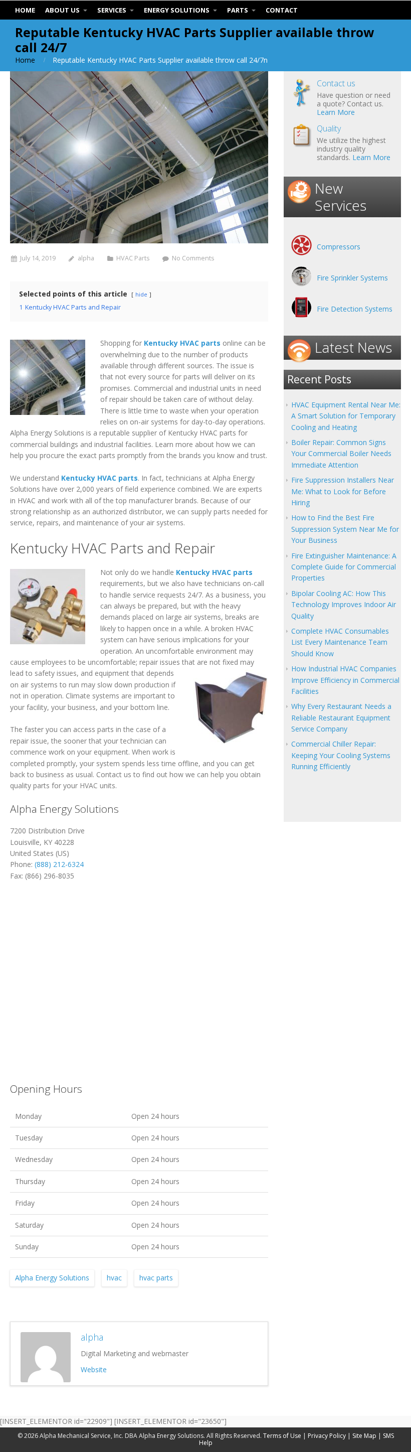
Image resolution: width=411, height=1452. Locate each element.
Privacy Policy (327, 1435)
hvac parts (156, 1277)
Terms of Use (282, 1435)
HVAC (89, 785)
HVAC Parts (133, 258)
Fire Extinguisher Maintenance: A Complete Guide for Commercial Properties (343, 567)
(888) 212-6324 (59, 864)
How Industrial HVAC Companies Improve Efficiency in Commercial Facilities (345, 680)
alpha (86, 258)
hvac (114, 1277)
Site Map (364, 1435)
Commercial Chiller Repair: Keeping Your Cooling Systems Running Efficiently (340, 755)
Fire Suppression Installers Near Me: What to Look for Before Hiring (342, 491)
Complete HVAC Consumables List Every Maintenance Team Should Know (340, 642)
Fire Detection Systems (354, 309)
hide (141, 294)
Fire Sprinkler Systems (352, 277)
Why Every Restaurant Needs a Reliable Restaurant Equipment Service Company (341, 717)
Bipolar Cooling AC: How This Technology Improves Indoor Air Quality (343, 605)
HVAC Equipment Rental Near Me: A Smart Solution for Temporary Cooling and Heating (345, 416)
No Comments (193, 258)
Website (94, 1369)
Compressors (338, 246)
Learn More (336, 112)
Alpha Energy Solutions (52, 1277)
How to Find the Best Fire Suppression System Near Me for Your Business (345, 529)
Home (25, 60)
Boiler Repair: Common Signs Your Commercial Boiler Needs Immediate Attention (341, 454)
